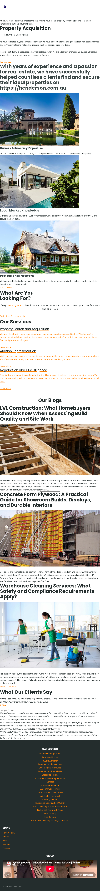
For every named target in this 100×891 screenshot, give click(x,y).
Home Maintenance (50, 785)
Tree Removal (50, 817)
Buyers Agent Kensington (50, 764)
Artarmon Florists (50, 757)
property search (15, 305)
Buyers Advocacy (50, 760)
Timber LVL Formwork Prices (50, 810)
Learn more (5, 62)
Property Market (50, 799)
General (50, 781)
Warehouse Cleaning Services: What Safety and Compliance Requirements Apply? (47, 591)
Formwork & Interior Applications (50, 778)
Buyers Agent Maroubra (50, 767)
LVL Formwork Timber (50, 789)
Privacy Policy (9, 832)
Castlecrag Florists (50, 774)
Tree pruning (50, 813)
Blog (5, 840)
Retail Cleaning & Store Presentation (50, 806)
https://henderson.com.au (33, 87)
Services (6, 844)
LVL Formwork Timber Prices (50, 792)
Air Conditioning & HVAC (50, 753)
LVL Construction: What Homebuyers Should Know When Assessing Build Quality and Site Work (45, 413)
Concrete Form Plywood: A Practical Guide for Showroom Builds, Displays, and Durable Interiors (45, 500)
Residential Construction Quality (50, 803)
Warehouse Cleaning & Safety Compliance (50, 820)
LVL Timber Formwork (50, 796)
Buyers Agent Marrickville (50, 771)
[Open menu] (95, 6)
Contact (6, 848)
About (6, 836)
